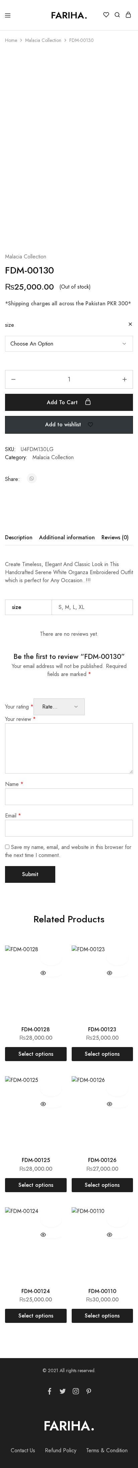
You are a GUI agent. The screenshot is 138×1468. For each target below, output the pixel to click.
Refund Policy (60, 1450)
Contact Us (23, 1450)
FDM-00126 (102, 1160)
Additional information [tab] (67, 537)
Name (14, 784)
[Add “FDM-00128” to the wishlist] (51, 958)
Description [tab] (18, 537)
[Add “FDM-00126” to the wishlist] (117, 1088)
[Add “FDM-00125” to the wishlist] (51, 1088)
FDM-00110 (102, 1291)
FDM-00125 (36, 1160)
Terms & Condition (107, 1450)
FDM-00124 (35, 1291)
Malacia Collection (43, 40)
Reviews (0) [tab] (115, 537)
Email (13, 815)
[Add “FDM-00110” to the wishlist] (117, 1219)
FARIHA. (69, 1425)
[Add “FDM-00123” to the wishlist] (117, 958)
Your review (20, 719)
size (9, 325)
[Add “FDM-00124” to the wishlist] (51, 1219)
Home (11, 40)
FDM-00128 (35, 1029)
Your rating (19, 707)
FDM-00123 (102, 1029)
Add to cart (63, 402)
